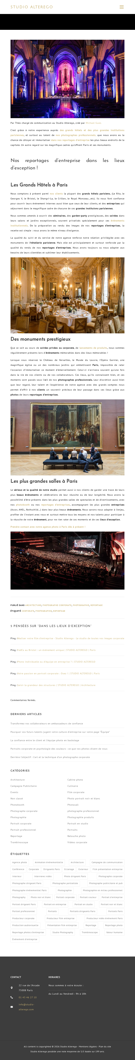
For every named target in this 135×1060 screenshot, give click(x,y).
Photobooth (17, 804)
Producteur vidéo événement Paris (105, 918)
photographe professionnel (83, 811)
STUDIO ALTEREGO (32, 7)
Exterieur (83, 869)
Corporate (28, 611)
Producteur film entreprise (61, 918)
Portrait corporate (21, 823)
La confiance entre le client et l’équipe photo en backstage (45, 740)
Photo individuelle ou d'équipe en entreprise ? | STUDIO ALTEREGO (56, 661)
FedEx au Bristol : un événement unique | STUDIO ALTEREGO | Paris (56, 650)
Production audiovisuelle (25, 925)
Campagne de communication (107, 862)
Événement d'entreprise (24, 939)
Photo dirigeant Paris (75, 876)
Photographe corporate (57, 605)
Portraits (73, 829)
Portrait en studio (78, 823)
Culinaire (73, 785)
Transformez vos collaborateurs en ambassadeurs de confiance (47, 723)
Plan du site (105, 1046)
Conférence (18, 869)
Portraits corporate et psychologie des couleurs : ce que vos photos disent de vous (59, 748)
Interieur (17, 876)
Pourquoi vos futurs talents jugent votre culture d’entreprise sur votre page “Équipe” (60, 731)
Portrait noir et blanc (112, 904)
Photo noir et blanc (41, 897)
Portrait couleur (88, 897)
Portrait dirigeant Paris (24, 904)
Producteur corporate (23, 918)
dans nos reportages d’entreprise (70, 140)
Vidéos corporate (77, 842)
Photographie (81, 605)
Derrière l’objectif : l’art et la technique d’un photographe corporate (50, 757)
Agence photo (19, 862)
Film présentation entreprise (108, 869)
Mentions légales (88, 1046)
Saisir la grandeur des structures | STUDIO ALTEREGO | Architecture (56, 685)
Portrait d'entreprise (112, 897)
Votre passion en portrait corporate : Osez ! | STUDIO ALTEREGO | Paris (58, 673)
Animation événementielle (49, 862)
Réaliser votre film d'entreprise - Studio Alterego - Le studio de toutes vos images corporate (70, 638)
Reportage (97, 605)
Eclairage (69, 869)
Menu (121, 7)
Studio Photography (63, 932)
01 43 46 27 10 (28, 997)
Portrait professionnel (23, 829)
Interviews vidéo (43, 876)
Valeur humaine (114, 932)
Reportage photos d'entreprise (28, 932)
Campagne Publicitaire (24, 785)
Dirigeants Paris (51, 869)
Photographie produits (81, 817)
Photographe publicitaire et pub (106, 883)
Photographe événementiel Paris (29, 890)
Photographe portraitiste (65, 883)
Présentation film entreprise (62, 925)
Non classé (17, 798)
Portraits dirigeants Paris (82, 911)
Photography (19, 897)
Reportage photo (114, 925)
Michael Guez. (94, 122)
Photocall (73, 804)
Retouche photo (77, 836)
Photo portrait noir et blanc (84, 798)
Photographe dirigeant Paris (26, 883)
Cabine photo (75, 779)
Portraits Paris (115, 911)
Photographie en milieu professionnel (103, 890)
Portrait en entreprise (55, 904)
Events (14, 792)
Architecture (33, 605)
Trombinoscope (19, 842)
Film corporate (76, 792)
